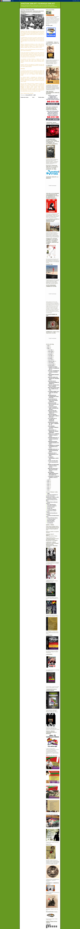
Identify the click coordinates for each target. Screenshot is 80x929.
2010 (48, 481)
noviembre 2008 (51, 364)
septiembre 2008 (51, 361)
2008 (48, 348)
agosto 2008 (50, 359)
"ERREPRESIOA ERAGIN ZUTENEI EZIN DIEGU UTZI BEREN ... (53, 443)
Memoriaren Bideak (50, 520)
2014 (48, 487)
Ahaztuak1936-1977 (50, 15)
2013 (48, 485)
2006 (48, 345)
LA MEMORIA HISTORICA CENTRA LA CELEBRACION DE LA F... (53, 368)
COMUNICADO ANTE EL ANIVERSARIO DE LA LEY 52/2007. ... (53, 454)
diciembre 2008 (51, 365)
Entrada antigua (41, 97)
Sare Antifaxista (50, 522)
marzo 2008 (50, 352)
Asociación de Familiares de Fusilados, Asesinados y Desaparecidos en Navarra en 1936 (52, 496)
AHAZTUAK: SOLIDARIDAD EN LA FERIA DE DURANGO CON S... (53, 372)
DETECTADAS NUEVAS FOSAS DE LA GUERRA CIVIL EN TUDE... (53, 389)
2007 (48, 347)
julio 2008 (50, 358)
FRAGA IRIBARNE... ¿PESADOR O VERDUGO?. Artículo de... (53, 427)
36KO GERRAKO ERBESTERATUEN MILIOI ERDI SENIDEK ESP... (53, 473)
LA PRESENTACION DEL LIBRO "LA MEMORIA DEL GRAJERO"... (53, 408)
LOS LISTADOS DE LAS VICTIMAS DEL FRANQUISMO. (52, 419)
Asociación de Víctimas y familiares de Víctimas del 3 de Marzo (51, 499)
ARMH (48, 493)
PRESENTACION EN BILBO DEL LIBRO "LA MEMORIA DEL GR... (53, 423)
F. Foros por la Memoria (51, 509)
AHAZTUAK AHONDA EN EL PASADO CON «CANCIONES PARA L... (53, 378)
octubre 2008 (50, 362)
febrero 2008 (50, 351)
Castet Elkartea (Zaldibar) (51, 505)
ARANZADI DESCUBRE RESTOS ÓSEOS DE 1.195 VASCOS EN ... (53, 404)
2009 (48, 480)
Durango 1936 (49, 508)
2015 (48, 488)
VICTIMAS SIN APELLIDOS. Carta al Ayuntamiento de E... (53, 462)
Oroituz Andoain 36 (50, 521)
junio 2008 (50, 357)
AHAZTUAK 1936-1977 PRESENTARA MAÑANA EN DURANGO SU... (53, 382)
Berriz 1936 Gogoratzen (51, 504)
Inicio (33, 97)
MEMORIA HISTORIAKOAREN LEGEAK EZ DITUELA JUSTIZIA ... (53, 466)
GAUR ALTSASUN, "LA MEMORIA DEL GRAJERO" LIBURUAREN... (53, 431)
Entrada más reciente (24, 97)
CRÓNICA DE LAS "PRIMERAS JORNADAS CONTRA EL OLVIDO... (53, 435)
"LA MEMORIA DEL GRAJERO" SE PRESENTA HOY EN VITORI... (53, 446)
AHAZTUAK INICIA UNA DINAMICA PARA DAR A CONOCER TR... (52, 412)
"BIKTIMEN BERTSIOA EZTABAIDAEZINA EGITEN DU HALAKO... (53, 396)
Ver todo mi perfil (49, 25)
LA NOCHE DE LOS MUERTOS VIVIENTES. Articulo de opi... (53, 477)
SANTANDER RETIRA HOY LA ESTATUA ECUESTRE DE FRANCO (53, 439)
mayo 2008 (50, 355)
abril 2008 (50, 354)
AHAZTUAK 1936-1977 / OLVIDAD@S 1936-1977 (38, 3)
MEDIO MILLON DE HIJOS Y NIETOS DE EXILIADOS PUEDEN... (53, 469)
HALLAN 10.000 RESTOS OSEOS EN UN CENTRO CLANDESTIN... (53, 400)
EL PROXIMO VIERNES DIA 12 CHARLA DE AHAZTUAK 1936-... (53, 392)
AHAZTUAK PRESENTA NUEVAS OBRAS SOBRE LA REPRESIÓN (53, 416)
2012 (48, 484)
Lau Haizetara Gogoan (51, 519)
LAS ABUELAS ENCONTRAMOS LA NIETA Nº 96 (53, 458)
